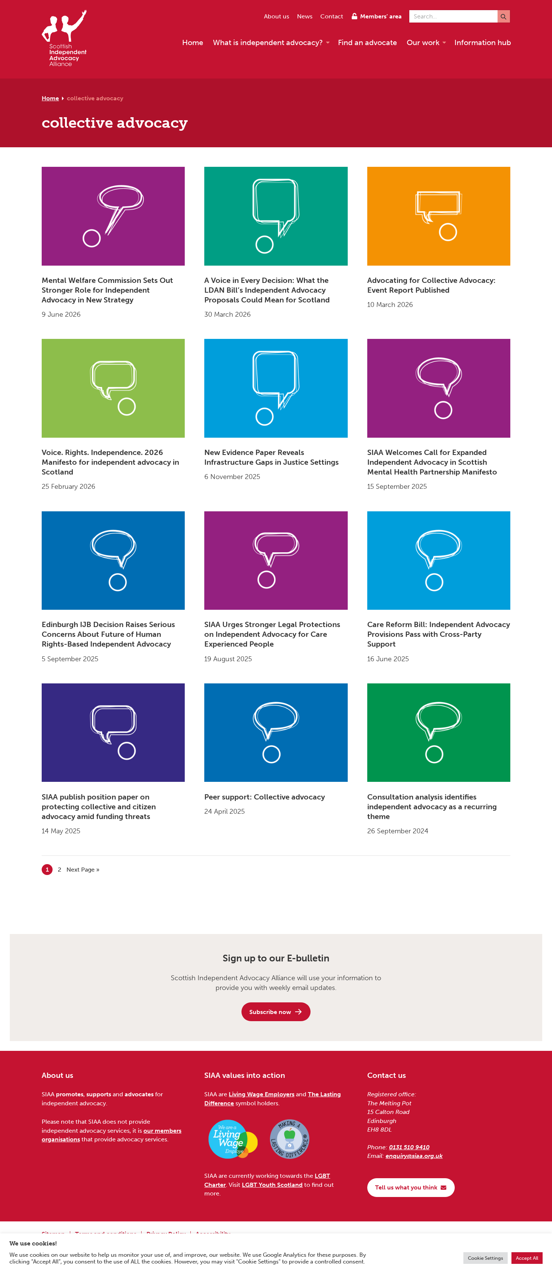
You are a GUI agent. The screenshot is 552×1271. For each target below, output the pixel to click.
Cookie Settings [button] (485, 1258)
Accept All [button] (527, 1258)
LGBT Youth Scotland (272, 1184)
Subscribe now (270, 1012)
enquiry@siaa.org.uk (414, 1155)
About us (276, 16)
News (304, 16)
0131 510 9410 (409, 1147)
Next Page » (83, 869)
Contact (331, 16)
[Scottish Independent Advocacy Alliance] (68, 39)
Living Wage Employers (261, 1094)
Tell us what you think (406, 1187)
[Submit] (504, 16)
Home (50, 98)
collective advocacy (95, 98)
